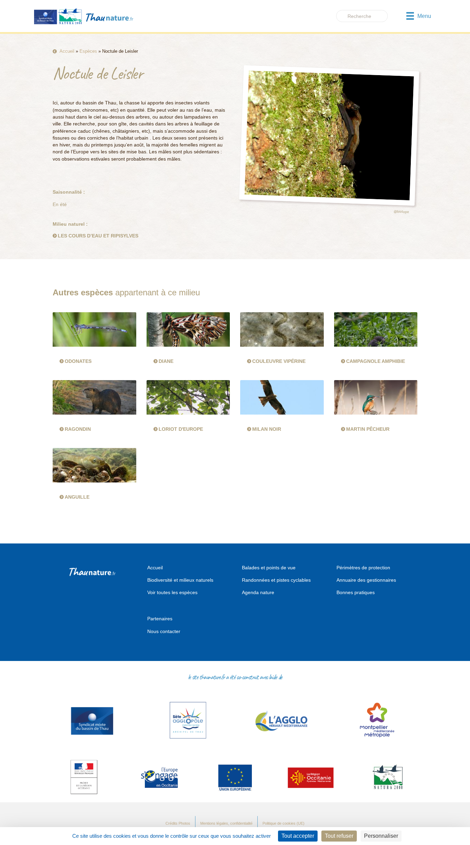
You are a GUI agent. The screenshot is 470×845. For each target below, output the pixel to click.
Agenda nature (258, 592)
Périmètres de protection (363, 567)
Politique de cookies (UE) (284, 823)
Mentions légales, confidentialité (226, 823)
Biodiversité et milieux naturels (180, 580)
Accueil (67, 51)
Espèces (88, 51)
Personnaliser (381, 836)
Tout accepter (297, 836)
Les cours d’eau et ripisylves (98, 235)
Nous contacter (163, 631)
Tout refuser (339, 836)
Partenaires (159, 618)
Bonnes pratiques (356, 592)
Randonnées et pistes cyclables (276, 580)
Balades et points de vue (269, 567)
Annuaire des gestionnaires (366, 580)
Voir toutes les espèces (172, 592)
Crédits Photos (177, 823)
